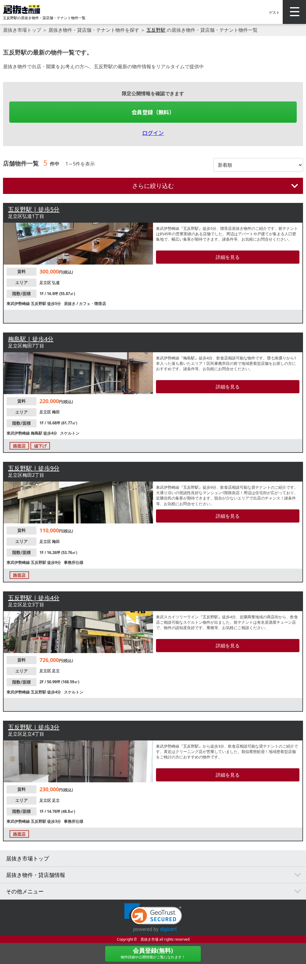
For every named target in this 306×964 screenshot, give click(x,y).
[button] (153, 918)
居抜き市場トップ (22, 30)
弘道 (56, 282)
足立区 (45, 282)
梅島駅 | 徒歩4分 (30, 339)
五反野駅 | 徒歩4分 (33, 598)
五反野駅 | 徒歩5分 (33, 209)
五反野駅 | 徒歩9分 (33, 468)
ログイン (153, 132)
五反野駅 (156, 30)
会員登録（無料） (153, 112)
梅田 (56, 412)
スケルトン (69, 433)
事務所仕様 (73, 562)
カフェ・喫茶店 (92, 303)
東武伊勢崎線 (19, 303)
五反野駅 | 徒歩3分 (33, 727)
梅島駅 (37, 433)
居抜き (70, 303)
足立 (56, 670)
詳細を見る (228, 257)
